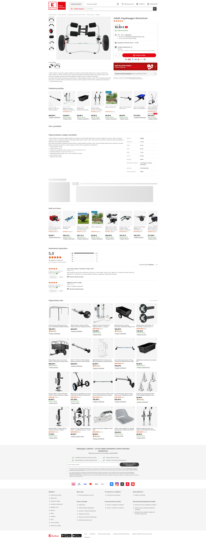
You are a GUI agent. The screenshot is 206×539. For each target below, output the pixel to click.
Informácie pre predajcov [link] (113, 495)
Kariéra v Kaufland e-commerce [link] (115, 508)
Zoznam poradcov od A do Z (86, 495)
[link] (91, 4)
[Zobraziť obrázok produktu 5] (51, 42)
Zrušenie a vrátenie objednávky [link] (87, 511)
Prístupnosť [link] (87, 537)
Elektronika (54, 498)
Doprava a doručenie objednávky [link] (87, 517)
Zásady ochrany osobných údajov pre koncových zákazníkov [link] (145, 513)
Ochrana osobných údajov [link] (104, 534)
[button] (84, 253)
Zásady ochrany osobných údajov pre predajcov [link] (145, 508)
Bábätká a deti (54, 507)
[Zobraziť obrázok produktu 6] (51, 48)
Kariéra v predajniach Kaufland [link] (115, 505)
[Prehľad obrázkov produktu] (51, 38)
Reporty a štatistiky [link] (140, 495)
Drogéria (53, 516)
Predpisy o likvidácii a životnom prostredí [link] (142, 534)
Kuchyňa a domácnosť (57, 504)
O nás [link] (85, 534)
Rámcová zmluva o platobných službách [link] (145, 505)
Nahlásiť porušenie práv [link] (85, 520)
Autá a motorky (55, 522)
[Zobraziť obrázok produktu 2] (51, 25)
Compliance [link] (92, 534)
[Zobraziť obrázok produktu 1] (51, 19)
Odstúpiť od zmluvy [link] (84, 514)
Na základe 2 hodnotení (56, 260)
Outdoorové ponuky (56, 495)
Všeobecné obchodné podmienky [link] (121, 534)
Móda (52, 513)
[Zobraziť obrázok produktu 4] (51, 36)
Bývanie (53, 510)
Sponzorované (52, 107)
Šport (52, 519)
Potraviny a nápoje (56, 525)
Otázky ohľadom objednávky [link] (86, 508)
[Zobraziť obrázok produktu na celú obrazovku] (83, 38)
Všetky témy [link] (82, 505)
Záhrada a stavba (55, 501)
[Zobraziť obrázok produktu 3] (51, 31)
